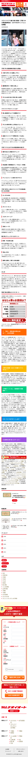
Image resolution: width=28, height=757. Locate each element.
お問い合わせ (20, 751)
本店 (4, 573)
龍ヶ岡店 (5, 470)
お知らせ (4, 560)
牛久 (20, 739)
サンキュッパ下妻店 (21, 477)
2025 (5, 540)
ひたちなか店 (6, 596)
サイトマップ (8, 751)
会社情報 (7, 749)
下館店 (22, 461)
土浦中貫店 (19, 472)
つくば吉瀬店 (6, 586)
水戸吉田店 (4, 459)
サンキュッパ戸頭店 (13, 480)
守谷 (11, 743)
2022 (5, 552)
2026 (5, 536)
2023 (5, 548)
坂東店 (23, 464)
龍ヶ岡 (12, 741)
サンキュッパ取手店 (17, 478)
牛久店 (12, 469)
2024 (5, 544)
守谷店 (23, 467)
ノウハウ (15, 500)
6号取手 (21, 741)
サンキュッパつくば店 (12, 481)
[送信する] (14, 677)
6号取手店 (5, 575)
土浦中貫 (12, 739)
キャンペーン (5, 563)
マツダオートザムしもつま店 (16, 463)
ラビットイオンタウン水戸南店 (12, 483)
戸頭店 (7, 467)
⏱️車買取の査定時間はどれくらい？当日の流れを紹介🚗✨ (19, 496)
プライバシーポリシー (20, 749)
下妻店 (4, 592)
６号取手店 (15, 466)
